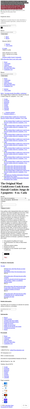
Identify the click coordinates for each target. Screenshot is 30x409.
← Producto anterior (9, 112)
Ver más (3, 266)
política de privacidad (9, 325)
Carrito (4, 48)
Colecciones (7, 63)
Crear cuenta (9, 45)
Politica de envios (8, 323)
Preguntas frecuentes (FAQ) (11, 322)
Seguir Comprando (16, 57)
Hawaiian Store (9, 405)
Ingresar (8, 44)
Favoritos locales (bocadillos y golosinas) (15, 93)
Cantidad (3, 201)
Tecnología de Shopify (7, 407)
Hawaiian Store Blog (9, 68)
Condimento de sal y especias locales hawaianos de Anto (13, 295)
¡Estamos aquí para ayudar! (11, 320)
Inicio (2, 93)
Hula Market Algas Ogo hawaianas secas (15, 271)
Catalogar (6, 65)
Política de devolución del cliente (12, 326)
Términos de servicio (9, 328)
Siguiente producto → (10, 114)
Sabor (2, 198)
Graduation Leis (8, 69)
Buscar (6, 317)
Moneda (4, 41)
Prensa (6, 329)
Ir (1, 27)
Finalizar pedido (6, 57)
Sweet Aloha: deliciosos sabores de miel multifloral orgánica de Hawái (14, 288)
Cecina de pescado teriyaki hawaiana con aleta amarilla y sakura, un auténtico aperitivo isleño (15, 280)
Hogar (5, 62)
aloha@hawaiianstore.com (17, 350)
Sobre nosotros (8, 66)
